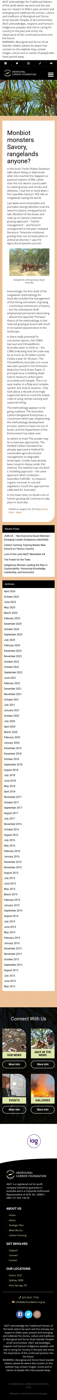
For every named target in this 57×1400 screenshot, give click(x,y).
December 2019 (13, 748)
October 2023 (11, 661)
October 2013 (11, 959)
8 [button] (40, 1155)
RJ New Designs (39, 1393)
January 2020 (11, 742)
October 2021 (11, 699)
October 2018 (11, 759)
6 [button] (30, 1155)
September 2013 (13, 964)
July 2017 (9, 818)
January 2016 (11, 856)
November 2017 (13, 797)
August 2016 (11, 834)
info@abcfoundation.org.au (30, 1302)
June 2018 (10, 780)
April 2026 (9, 591)
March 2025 (10, 612)
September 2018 (13, 764)
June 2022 (10, 677)
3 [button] (16, 1155)
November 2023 (13, 656)
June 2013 (10, 980)
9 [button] (45, 1155)
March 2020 (10, 732)
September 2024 (13, 634)
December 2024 (13, 623)
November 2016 (13, 824)
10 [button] (49, 1155)
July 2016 (9, 840)
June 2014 (10, 926)
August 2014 (11, 916)
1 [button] (7, 1155)
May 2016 (9, 845)
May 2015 (9, 889)
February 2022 (12, 683)
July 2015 (9, 878)
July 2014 (9, 921)
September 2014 (13, 910)
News (19, 512)
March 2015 (10, 894)
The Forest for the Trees (17, 559)
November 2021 (13, 694)
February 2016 (12, 851)
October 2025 (11, 596)
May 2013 (9, 986)
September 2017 (13, 807)
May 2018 (9, 786)
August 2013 (11, 970)
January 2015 (11, 905)
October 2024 (11, 629)
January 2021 (11, 710)
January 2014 (11, 943)
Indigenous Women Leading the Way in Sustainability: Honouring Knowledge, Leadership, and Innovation (26, 569)
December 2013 (13, 948)
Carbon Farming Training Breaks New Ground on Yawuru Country (25, 547)
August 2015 (11, 872)
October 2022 (11, 666)
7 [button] (35, 1155)
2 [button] (11, 1155)
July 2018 (9, 775)
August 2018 (11, 770)
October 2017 (11, 802)
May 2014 (9, 932)
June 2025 (10, 602)
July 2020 (9, 721)
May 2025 (9, 607)
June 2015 (10, 883)
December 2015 (13, 861)
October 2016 (11, 829)
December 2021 (13, 688)
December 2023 (13, 650)
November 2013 (13, 953)
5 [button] (26, 1155)
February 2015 (12, 899)
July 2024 (9, 639)
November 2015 (13, 867)
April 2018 (9, 791)
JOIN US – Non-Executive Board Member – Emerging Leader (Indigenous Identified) (28, 537)
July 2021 (9, 704)
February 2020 (12, 737)
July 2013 (9, 975)
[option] (28, 1141)
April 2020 (9, 726)
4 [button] (21, 1155)
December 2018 (13, 753)
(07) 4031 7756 (30, 1297)
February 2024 (12, 645)
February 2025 (12, 618)
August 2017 (11, 813)
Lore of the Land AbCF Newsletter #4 (24, 554)
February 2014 (12, 937)
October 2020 (11, 715)
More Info (14, 1064)
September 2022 (13, 672)
